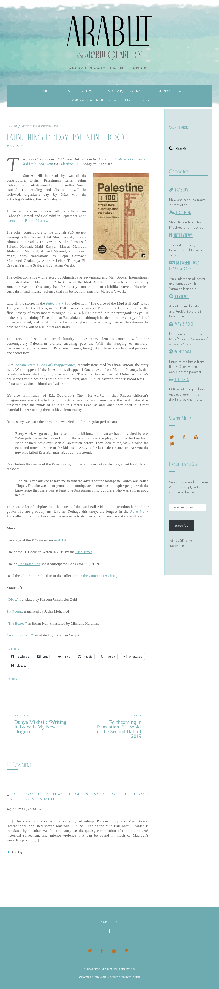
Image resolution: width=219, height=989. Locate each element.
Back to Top (110, 921)
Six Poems (14, 611)
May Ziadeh (184, 324)
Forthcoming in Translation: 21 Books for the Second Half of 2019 (118, 726)
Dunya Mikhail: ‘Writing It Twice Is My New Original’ (40, 724)
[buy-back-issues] (196, 436)
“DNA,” (13, 599)
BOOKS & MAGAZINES (88, 101)
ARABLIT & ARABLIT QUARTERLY (107, 969)
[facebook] (184, 436)
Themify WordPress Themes (124, 976)
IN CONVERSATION (125, 92)
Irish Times (83, 552)
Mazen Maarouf (30, 126)
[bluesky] (172, 436)
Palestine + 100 (49, 126)
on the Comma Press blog (97, 576)
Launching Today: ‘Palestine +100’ (66, 137)
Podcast (182, 352)
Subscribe (181, 525)
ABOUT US (134, 101)
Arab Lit (60, 540)
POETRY (84, 92)
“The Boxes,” (17, 623)
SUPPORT (166, 92)
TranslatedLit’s (29, 564)
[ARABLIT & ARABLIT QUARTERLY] (109, 54)
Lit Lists (181, 379)
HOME (42, 92)
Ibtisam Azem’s (46, 365)
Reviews (181, 296)
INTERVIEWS (183, 235)
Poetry (12, 125)
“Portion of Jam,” (20, 635)
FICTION (63, 92)
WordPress (99, 976)
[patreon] (172, 443)
